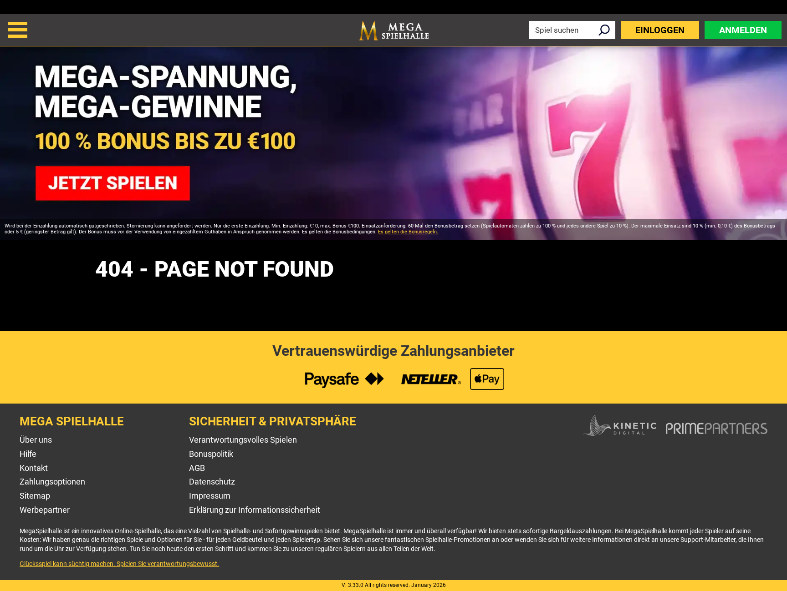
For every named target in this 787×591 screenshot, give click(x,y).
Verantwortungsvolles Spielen (243, 440)
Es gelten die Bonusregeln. (408, 232)
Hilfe (28, 454)
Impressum (209, 495)
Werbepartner (45, 510)
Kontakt (34, 468)
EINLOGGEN (660, 30)
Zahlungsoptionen (52, 481)
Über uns (36, 440)
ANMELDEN (743, 30)
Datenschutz (212, 481)
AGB (197, 468)
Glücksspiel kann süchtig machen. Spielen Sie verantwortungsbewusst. (119, 563)
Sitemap (35, 495)
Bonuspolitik (211, 454)
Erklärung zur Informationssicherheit (254, 510)
